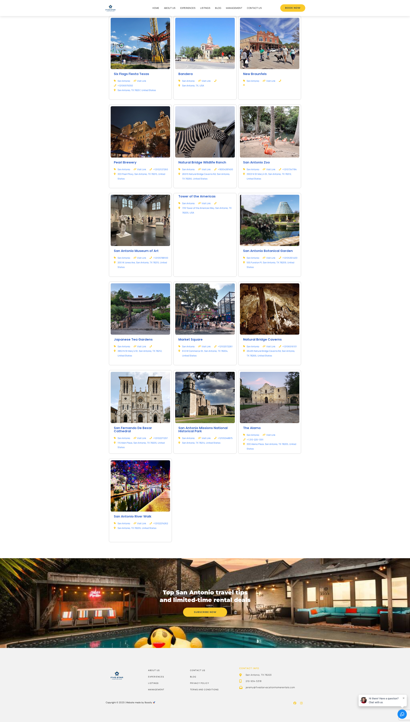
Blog (218, 7)
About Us (170, 7)
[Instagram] (301, 703)
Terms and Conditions (204, 689)
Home (155, 7)
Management (234, 7)
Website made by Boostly (139, 702)
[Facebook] (295, 703)
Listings (205, 7)
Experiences (188, 7)
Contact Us (254, 7)
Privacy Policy (199, 683)
